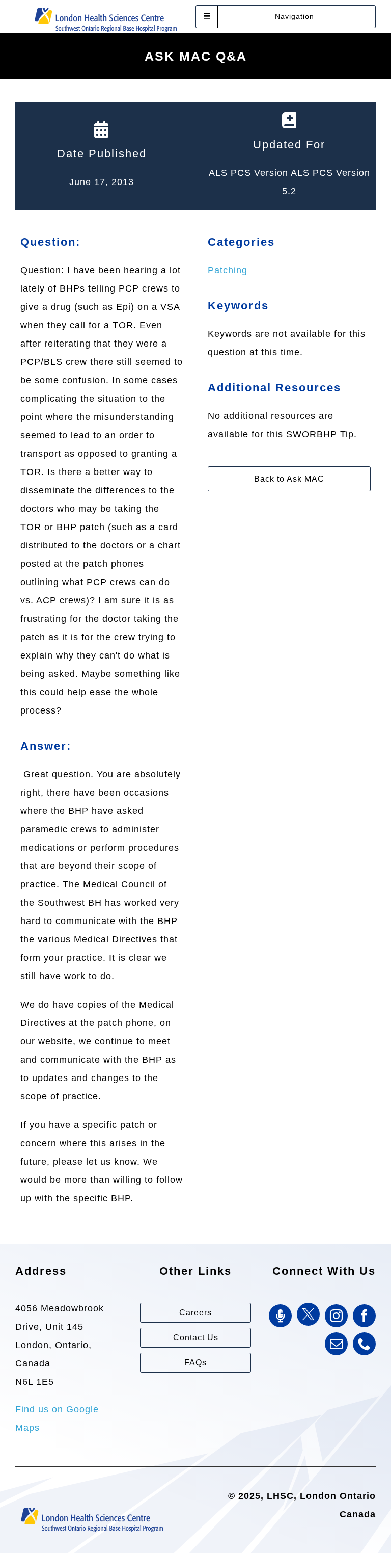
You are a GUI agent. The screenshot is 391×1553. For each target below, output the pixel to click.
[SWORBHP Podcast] (280, 1315)
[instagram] (336, 1315)
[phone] (364, 1343)
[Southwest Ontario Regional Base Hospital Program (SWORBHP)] (105, 7)
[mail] (336, 1343)
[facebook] (364, 1315)
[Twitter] (308, 1314)
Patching (227, 270)
